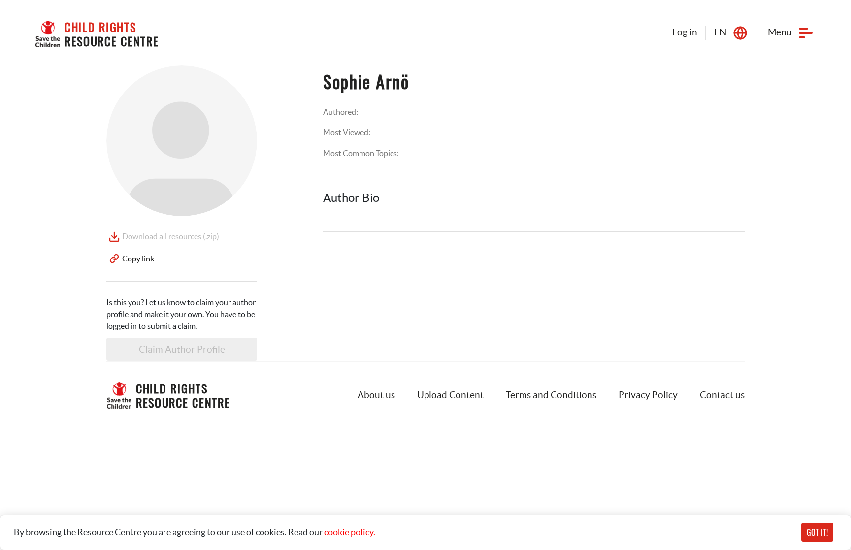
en (720, 32)
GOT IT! (817, 532)
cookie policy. (349, 532)
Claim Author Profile (182, 349)
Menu (780, 32)
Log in (684, 32)
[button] (450, 395)
